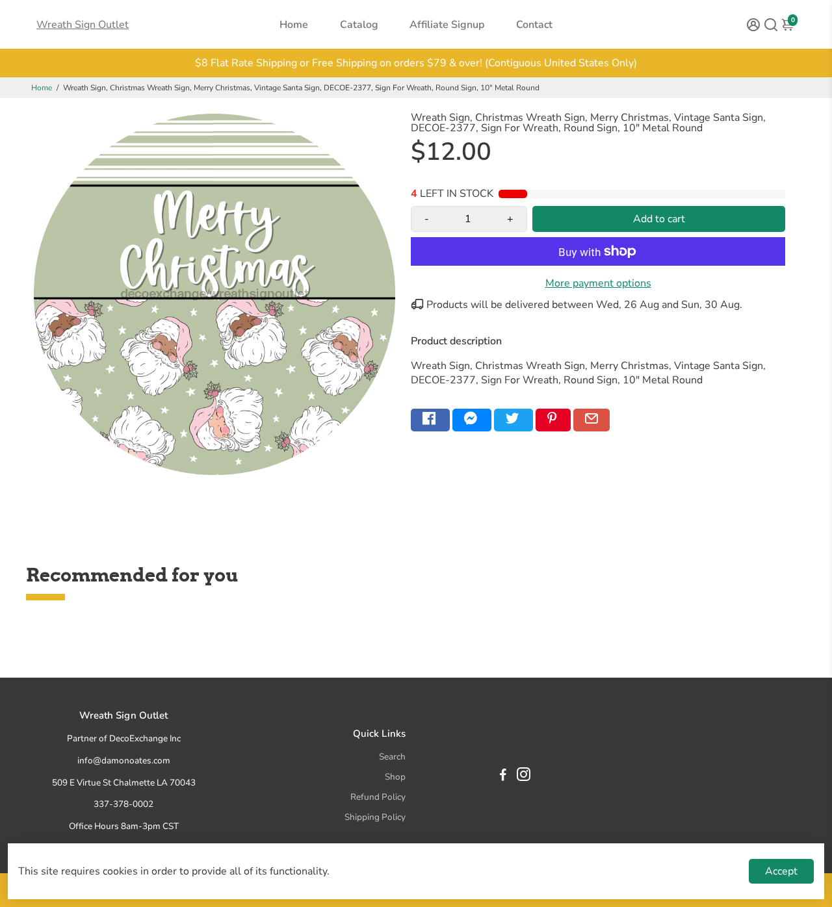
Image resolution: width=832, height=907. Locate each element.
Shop (395, 777)
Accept (781, 871)
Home (294, 25)
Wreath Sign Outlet (82, 25)
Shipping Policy (375, 817)
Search (392, 756)
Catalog (359, 25)
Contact (534, 25)
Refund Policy (378, 797)
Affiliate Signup (447, 25)
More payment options (598, 283)
